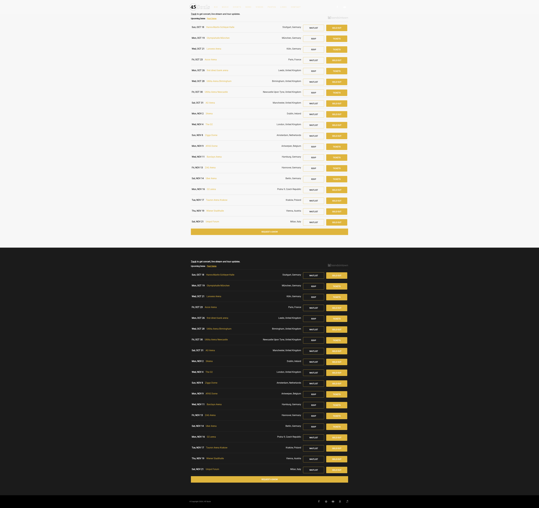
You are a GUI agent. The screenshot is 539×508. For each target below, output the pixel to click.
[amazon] (339, 501)
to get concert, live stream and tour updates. (215, 261)
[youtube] (345, 7)
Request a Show (269, 232)
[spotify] (324, 501)
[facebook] (337, 7)
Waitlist (313, 28)
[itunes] (346, 501)
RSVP (313, 39)
